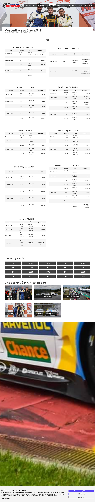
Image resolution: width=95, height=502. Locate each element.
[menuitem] (30, 5)
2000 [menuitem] (65, 276)
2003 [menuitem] (13, 276)
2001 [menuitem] (48, 276)
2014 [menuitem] (13, 267)
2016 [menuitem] (65, 263)
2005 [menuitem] (65, 272)
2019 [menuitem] (13, 263)
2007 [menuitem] (48, 272)
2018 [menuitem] (31, 263)
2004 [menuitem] (83, 272)
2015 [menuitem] (83, 263)
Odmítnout (81, 494)
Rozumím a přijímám (81, 491)
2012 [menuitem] (48, 267)
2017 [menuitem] (48, 263)
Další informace (5, 498)
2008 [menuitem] (31, 272)
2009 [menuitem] (13, 272)
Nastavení (81, 497)
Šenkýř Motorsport (9, 32)
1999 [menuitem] (83, 276)
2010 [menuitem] (83, 267)
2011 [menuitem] (65, 267)
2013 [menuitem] (31, 267)
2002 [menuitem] (31, 276)
